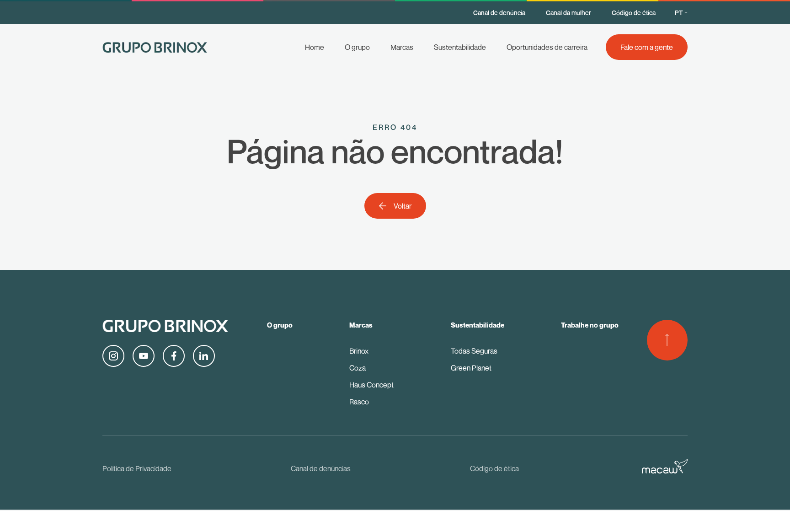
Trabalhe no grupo (590, 325)
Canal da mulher (568, 12)
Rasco (359, 401)
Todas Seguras (474, 350)
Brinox (358, 350)
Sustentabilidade (460, 47)
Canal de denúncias (321, 468)
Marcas (401, 47)
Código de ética (634, 12)
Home (314, 47)
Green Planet (471, 367)
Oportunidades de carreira (547, 47)
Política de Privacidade (136, 468)
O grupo (357, 47)
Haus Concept (371, 384)
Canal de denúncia (499, 12)
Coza (357, 367)
